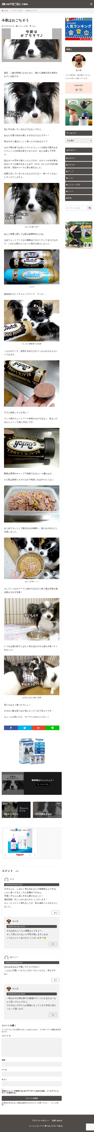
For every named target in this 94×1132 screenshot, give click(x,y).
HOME (6, 10)
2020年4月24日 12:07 (14, 963)
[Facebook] (11, 728)
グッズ (70, 171)
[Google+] (39, 728)
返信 (55, 913)
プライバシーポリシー (40, 1120)
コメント (6, 1036)
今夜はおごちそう (31, 10)
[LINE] (52, 728)
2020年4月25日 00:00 (16, 994)
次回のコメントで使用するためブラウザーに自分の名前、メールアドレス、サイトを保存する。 (31, 1092)
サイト (4, 1079)
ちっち (15, 921)
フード (70, 191)
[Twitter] (25, 728)
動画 (70, 198)
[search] (89, 208)
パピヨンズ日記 (17, 10)
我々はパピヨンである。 (54, 1126)
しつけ (70, 178)
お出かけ (71, 158)
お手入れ (71, 165)
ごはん (33, 26)
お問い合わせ (57, 1120)
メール (4, 1069)
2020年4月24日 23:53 (16, 926)
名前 (3, 1060)
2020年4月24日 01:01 (14, 885)
